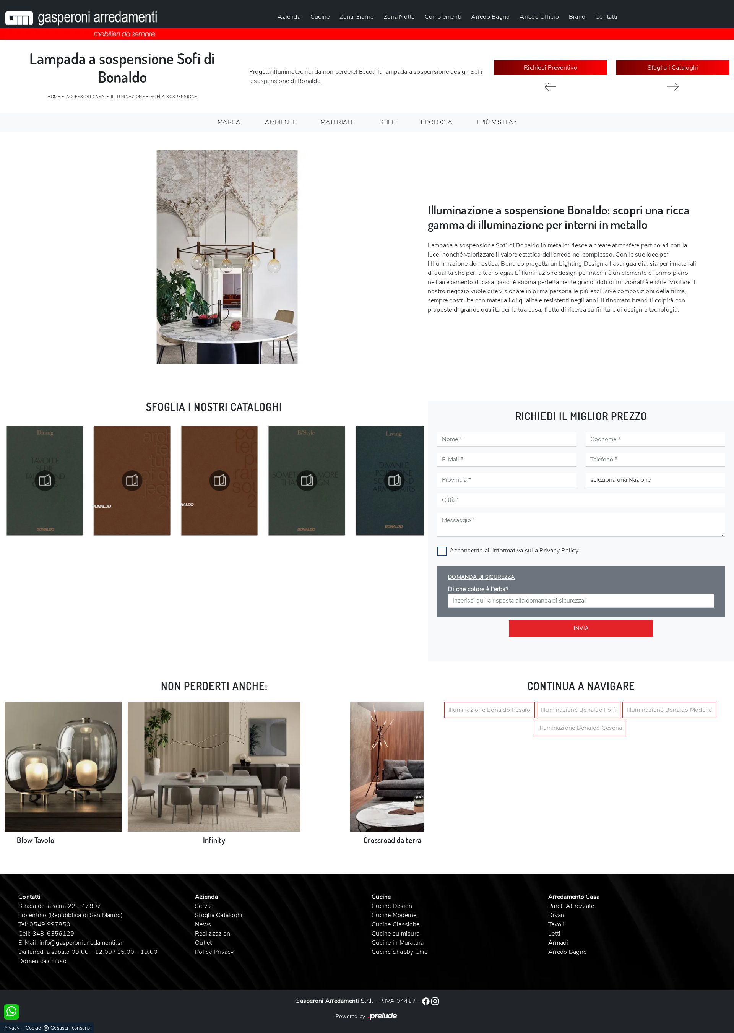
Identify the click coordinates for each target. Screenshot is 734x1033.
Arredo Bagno (490, 17)
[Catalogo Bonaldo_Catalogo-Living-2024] (307, 480)
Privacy (11, 1028)
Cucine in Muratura (398, 943)
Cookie (33, 1028)
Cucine (320, 17)
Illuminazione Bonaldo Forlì (579, 710)
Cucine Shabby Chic (400, 952)
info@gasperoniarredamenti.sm (82, 943)
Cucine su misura (395, 933)
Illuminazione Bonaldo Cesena (580, 728)
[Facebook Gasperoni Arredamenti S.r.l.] (426, 1001)
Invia (581, 628)
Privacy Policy (558, 550)
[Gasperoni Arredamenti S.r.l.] (81, 20)
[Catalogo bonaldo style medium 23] (219, 480)
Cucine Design (392, 906)
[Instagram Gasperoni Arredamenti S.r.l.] (435, 1001)
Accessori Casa (85, 97)
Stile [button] (387, 122)
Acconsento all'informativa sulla (514, 550)
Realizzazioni (213, 933)
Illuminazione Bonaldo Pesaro (489, 710)
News (203, 924)
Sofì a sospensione (174, 97)
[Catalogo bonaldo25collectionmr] (132, 480)
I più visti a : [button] (496, 122)
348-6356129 (53, 933)
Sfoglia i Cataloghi (673, 67)
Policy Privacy (214, 952)
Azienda (289, 17)
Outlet (203, 943)
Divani (557, 915)
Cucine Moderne (394, 915)
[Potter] (550, 87)
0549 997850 (49, 924)
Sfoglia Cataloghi (218, 915)
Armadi (558, 943)
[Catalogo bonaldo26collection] (45, 480)
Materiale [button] (337, 122)
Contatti (606, 17)
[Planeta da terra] (672, 87)
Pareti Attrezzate (571, 906)
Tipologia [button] (436, 122)
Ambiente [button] (280, 122)
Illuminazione (128, 97)
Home (53, 97)
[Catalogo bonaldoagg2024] (394, 480)
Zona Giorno (356, 17)
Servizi (204, 906)
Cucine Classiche (395, 924)
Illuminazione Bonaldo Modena (669, 710)
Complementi (443, 17)
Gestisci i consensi (70, 1028)
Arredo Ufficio (539, 17)
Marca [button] (229, 122)
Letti (554, 933)
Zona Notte (399, 17)
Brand (577, 17)
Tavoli (556, 924)
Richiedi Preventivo (550, 67)
